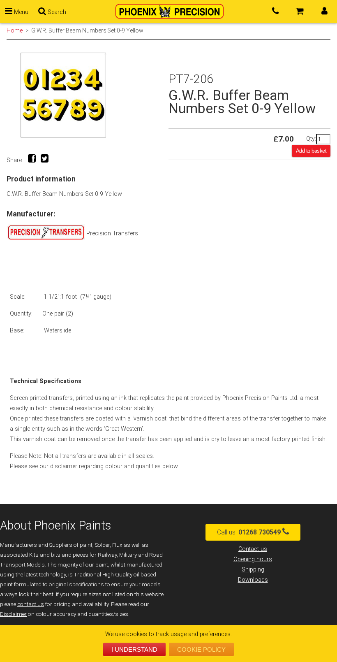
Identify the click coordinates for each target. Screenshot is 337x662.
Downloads (253, 579)
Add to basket (311, 151)
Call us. (249, 532)
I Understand (134, 649)
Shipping (253, 569)
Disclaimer (13, 614)
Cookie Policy (201, 649)
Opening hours (252, 559)
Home (15, 30)
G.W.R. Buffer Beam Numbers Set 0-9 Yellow (87, 30)
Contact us (252, 549)
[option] (87, 95)
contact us (30, 604)
